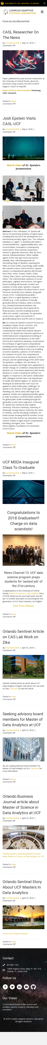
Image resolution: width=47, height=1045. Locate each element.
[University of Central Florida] (20, 3)
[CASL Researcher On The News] (23, 62)
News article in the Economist (17, 90)
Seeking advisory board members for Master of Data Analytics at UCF (23, 719)
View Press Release (23, 605)
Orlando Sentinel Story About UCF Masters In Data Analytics (22, 887)
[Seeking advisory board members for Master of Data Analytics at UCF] (23, 749)
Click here (14, 688)
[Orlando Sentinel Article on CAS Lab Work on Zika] (23, 666)
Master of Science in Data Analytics (24, 593)
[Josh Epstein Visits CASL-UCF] (23, 148)
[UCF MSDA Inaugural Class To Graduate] (23, 492)
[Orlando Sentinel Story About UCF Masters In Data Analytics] (23, 917)
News (13, 101)
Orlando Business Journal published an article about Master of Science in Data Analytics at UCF (23, 855)
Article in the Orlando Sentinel (15, 933)
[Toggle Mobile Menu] (44, 3)
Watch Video (14, 165)
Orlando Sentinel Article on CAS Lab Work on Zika (23, 637)
